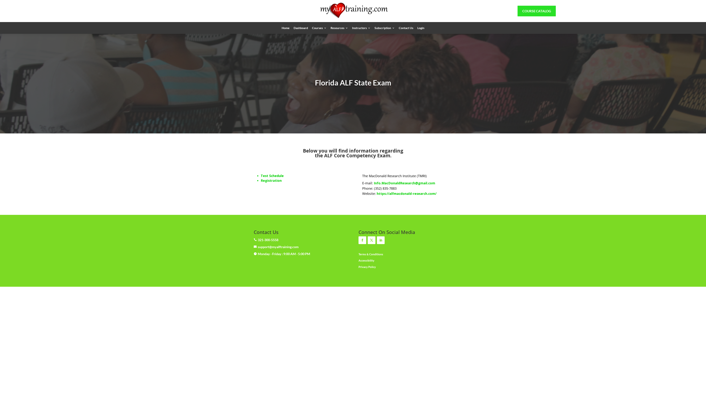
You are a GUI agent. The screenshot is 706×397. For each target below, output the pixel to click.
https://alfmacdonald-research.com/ (406, 193)
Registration (271, 180)
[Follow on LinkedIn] (381, 240)
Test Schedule (272, 176)
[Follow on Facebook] (362, 240)
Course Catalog (536, 11)
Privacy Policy (367, 267)
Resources (337, 28)
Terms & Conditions (371, 254)
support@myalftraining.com (278, 247)
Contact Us (406, 28)
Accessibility (366, 260)
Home (286, 28)
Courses (317, 28)
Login (420, 28)
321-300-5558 (268, 240)
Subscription (383, 28)
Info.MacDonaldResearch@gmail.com (404, 183)
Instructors (359, 28)
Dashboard (301, 28)
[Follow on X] (371, 240)
